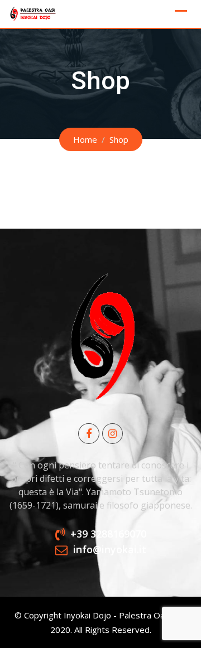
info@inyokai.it (109, 550)
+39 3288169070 (108, 533)
